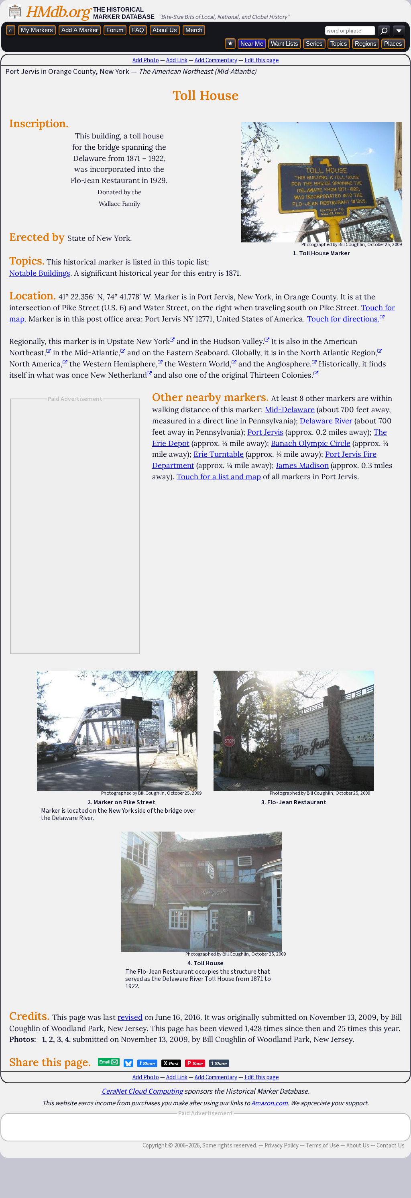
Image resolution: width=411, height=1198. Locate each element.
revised (130, 1017)
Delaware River (326, 420)
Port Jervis (265, 432)
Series (314, 43)
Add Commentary (216, 60)
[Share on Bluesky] (128, 1063)
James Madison (302, 465)
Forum (115, 29)
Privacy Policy (282, 1145)
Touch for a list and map (219, 476)
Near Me (251, 43)
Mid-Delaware (290, 409)
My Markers (37, 29)
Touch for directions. (343, 318)
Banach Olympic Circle (310, 443)
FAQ (138, 29)
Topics (338, 43)
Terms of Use (322, 1145)
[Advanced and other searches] (399, 30)
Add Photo (145, 60)
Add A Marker (79, 29)
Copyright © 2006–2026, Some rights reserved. (199, 1145)
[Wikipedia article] (172, 341)
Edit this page (261, 60)
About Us (165, 29)
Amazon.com (269, 1102)
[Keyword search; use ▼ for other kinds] (384, 30)
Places (393, 43)
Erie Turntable (218, 454)
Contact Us (390, 1145)
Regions (365, 43)
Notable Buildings (39, 273)
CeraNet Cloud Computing (142, 1091)
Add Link (176, 60)
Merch (193, 29)
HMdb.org (57, 11)
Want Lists (284, 43)
